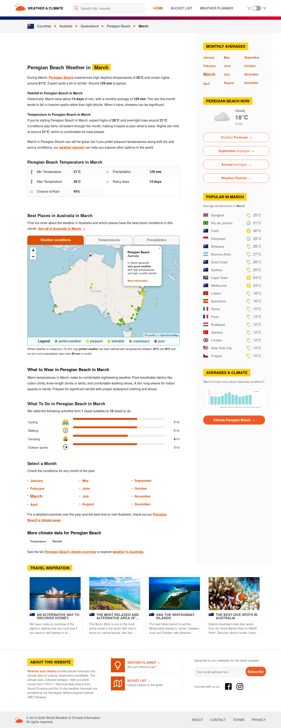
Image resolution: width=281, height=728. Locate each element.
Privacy (259, 719)
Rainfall (57, 541)
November (143, 496)
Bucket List (181, 8)
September (143, 480)
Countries (44, 26)
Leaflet (151, 335)
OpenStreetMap (169, 335)
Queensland (90, 26)
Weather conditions (55, 239)
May (85, 480)
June (86, 488)
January (36, 480)
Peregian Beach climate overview (70, 551)
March (143, 26)
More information (137, 280)
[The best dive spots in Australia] (234, 593)
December (143, 504)
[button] (109, 314)
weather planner (71, 147)
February (37, 488)
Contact (218, 719)
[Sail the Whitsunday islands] (174, 593)
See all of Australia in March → (61, 228)
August (88, 504)
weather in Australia (128, 551)
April (34, 504)
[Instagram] (240, 686)
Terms (239, 719)
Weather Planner (216, 8)
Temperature (38, 541)
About (197, 719)
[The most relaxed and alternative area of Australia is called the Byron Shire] (114, 593)
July (85, 496)
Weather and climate (41, 671)
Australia (65, 26)
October (141, 488)
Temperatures (109, 239)
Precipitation (157, 239)
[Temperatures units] (256, 8)
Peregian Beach (118, 26)
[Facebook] (228, 686)
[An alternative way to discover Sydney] (55, 593)
